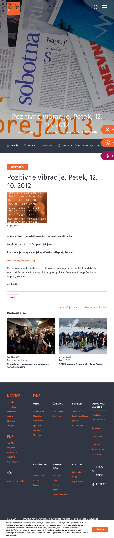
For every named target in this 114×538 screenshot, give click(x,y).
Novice (32, 132)
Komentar (11, 412)
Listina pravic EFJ (99, 436)
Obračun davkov (99, 428)
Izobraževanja (39, 476)
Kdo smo (36, 430)
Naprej (13, 297)
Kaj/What (11, 443)
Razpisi (36, 485)
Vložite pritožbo (16, 481)
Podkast (101, 484)
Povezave (77, 464)
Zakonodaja (77, 472)
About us (37, 435)
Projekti (77, 403)
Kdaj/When (12, 452)
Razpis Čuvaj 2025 (60, 494)
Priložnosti (40, 464)
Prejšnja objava (71, 307)
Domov (21, 132)
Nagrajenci (57, 490)
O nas (36, 403)
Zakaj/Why (11, 457)
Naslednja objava (95, 307)
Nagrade (37, 480)
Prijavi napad (100, 471)
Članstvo (58, 403)
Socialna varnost (99, 420)
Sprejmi (100, 529)
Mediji (74, 477)
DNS (37, 395)
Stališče (15, 145)
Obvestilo (45, 132)
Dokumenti (38, 421)
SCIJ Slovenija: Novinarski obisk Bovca (81, 364)
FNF (10, 436)
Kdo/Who (11, 448)
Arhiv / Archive (13, 462)
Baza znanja (77, 425)
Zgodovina (37, 425)
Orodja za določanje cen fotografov (98, 449)
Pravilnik (56, 476)
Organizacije (77, 482)
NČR (9, 472)
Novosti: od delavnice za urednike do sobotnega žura (28, 366)
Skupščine (37, 416)
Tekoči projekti (78, 411)
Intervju (83, 145)
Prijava (56, 485)
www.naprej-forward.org (21, 260)
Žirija (55, 480)
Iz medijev (66, 145)
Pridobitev (96, 415)
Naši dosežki (38, 411)
